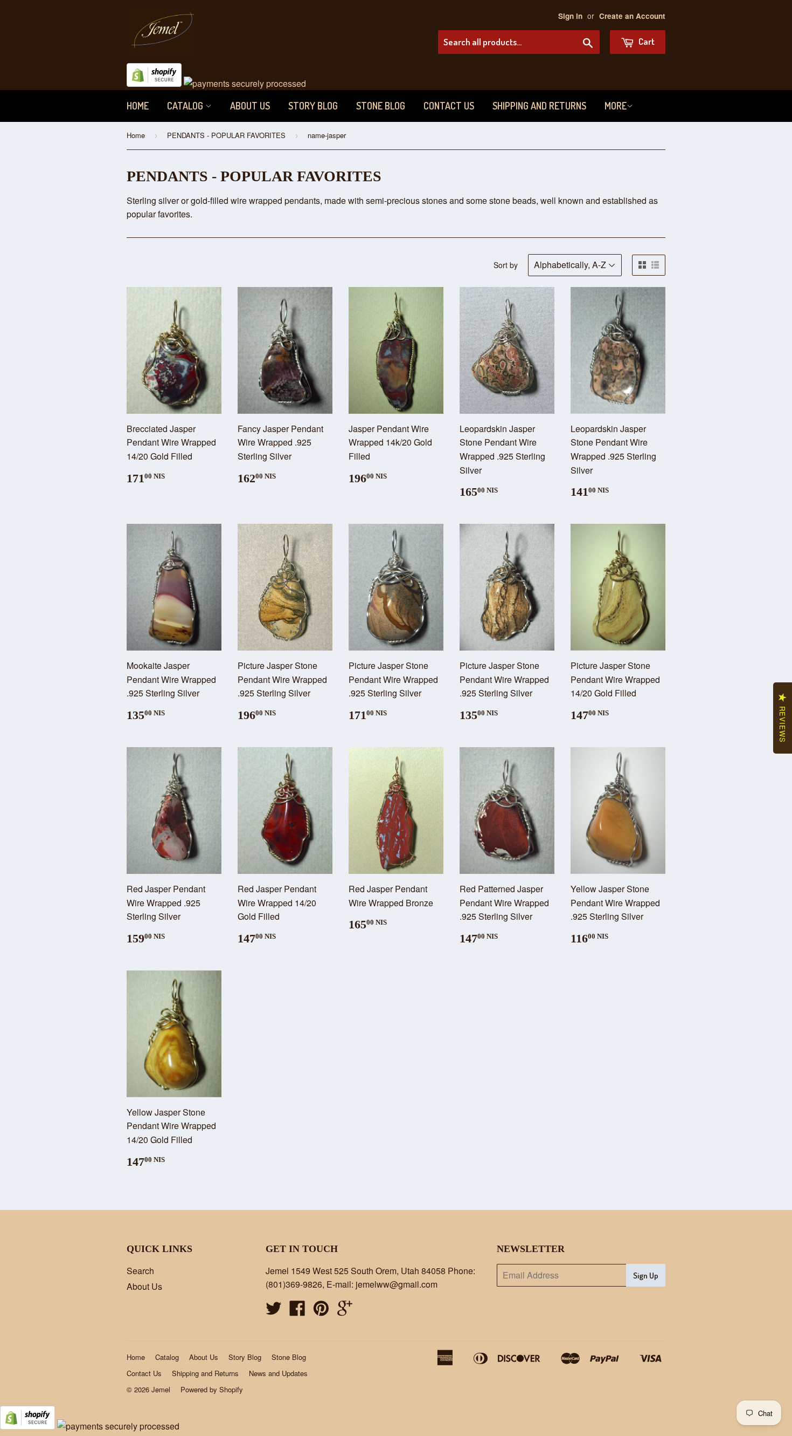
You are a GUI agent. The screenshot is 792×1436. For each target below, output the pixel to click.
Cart (646, 41)
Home (138, 106)
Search (140, 1270)
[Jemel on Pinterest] (321, 1311)
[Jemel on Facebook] (297, 1311)
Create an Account (632, 16)
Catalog (186, 106)
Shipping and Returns (539, 106)
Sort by (506, 264)
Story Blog (313, 106)
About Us (250, 106)
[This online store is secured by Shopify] (154, 83)
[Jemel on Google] (345, 1311)
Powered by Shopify (211, 1389)
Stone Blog (380, 106)
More (616, 106)
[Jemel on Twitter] (274, 1311)
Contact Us (448, 106)
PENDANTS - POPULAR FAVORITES (226, 135)
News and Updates (278, 1373)
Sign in (570, 16)
